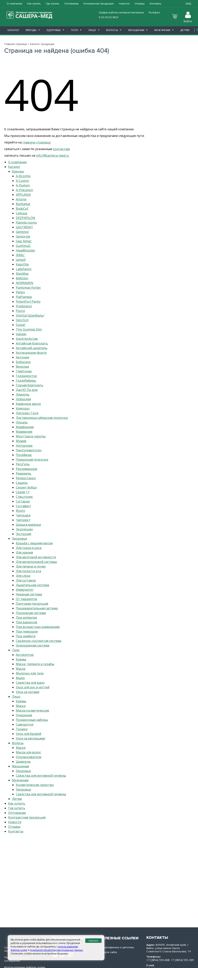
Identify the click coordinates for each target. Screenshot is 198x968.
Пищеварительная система (37, 608)
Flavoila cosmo (26, 222)
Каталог (13, 30)
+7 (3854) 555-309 (182, 960)
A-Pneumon (24, 190)
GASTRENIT (24, 227)
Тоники (21, 729)
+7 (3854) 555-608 (157, 960)
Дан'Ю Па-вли (27, 390)
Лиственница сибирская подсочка (42, 418)
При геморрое (27, 631)
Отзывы (140, 3)
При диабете (25, 636)
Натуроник (24, 445)
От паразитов (26, 599)
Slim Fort (22, 320)
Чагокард (23, 515)
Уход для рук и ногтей (32, 687)
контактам (61, 149)
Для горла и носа (28, 548)
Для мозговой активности (36, 557)
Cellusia (21, 213)
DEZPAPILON (25, 218)
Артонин (22, 357)
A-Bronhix (23, 176)
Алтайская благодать (32, 343)
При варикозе (26, 622)
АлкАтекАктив (27, 339)
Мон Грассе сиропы (30, 436)
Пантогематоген (28, 450)
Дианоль (22, 394)
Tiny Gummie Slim (29, 329)
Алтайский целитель (31, 348)
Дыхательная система (32, 585)
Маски (21, 706)
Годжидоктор (26, 376)
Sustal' (21, 325)
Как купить (34, 3)
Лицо (92, 30)
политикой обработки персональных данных (56, 950)
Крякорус (23, 408)
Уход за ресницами (30, 738)
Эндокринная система (32, 645)
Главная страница (15, 44)
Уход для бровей (28, 734)
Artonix (21, 199)
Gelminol (22, 232)
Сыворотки (24, 724)
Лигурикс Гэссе (27, 413)
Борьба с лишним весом (34, 543)
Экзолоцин (24, 529)
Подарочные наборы (32, 720)
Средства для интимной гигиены (41, 775)
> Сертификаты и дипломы (116, 947)
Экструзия (23, 534)
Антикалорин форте (31, 352)
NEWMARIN (24, 283)
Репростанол (26, 478)
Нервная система (29, 594)
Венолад (22, 366)
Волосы (112, 30)
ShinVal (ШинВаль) (30, 315)
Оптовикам (71, 3)
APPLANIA (23, 194)
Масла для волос (28, 752)
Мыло (20, 678)
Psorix (20, 311)
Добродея (23, 399)
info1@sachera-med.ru (52, 155)
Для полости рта (28, 571)
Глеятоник (24, 371)
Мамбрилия (25, 427)
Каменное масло (28, 404)
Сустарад (23, 501)
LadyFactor (24, 269)
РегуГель (23, 464)
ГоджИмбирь (26, 380)
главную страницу (36, 142)
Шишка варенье (28, 524)
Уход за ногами (27, 692)
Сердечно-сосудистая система (38, 641)
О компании (14, 3)
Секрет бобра (26, 487)
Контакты (155, 3)
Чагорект (23, 520)
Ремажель (23, 473)
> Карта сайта (108, 952)
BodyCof (22, 208)
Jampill (21, 260)
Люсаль (22, 422)
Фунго (20, 510)
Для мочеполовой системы (36, 562)
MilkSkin (22, 278)
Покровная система (31, 613)
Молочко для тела (30, 673)
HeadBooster (25, 250)
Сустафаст (23, 506)
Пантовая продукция (32, 603)
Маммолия (24, 431)
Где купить (52, 3)
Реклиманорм (26, 469)
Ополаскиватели (28, 757)
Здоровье (53, 30)
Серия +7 (22, 492)
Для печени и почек (31, 566)
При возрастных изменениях (38, 627)
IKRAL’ (20, 255)
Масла (20, 669)
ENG (188, 3)
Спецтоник (24, 497)
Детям (184, 30)
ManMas (22, 273)
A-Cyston (22, 181)
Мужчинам (162, 30)
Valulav (21, 334)
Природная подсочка (32, 459)
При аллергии (26, 617)
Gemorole (23, 236)
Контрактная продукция (99, 3)
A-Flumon (23, 185)
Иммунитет (25, 589)
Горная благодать (29, 385)
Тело (74, 30)
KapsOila (22, 264)
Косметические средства (35, 785)
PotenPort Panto (28, 301)
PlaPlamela (24, 297)
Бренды (31, 30)
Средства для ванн (30, 682)
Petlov (20, 292)
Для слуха (23, 576)
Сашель (22, 483)
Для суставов (26, 580)
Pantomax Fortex (28, 287)
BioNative (23, 204)
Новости (124, 3)
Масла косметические (32, 710)
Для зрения (24, 552)
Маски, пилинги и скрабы (35, 664)
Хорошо (93, 940)
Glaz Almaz (24, 241)
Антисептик (25, 655)
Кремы (21, 659)
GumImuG (23, 246)
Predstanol (24, 306)
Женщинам (136, 30)
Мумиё (21, 441)
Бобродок (23, 362)
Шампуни (23, 761)
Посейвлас (24, 455)
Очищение (24, 715)
